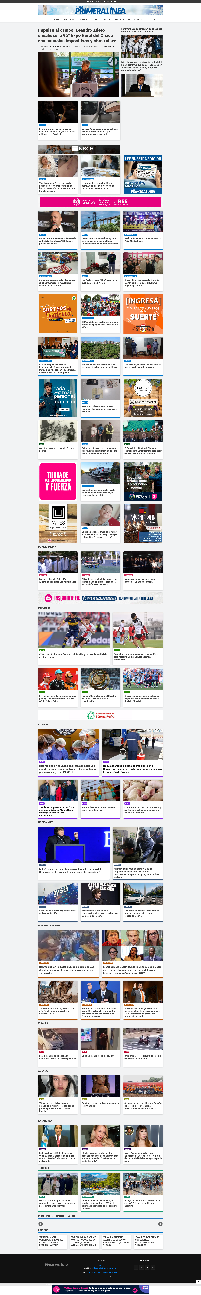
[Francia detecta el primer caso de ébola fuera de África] (100, 790)
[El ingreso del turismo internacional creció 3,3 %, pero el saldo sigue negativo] (143, 1184)
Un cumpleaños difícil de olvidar (98, 1056)
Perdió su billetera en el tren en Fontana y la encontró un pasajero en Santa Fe (100, 409)
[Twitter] (111, 1)
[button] (153, 19)
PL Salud (42, 761)
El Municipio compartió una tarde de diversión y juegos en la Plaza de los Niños (100, 325)
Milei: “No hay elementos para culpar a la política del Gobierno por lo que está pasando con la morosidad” (70, 871)
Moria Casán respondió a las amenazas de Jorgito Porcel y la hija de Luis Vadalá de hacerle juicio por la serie (143, 1157)
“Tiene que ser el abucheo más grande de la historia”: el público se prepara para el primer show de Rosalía (56, 1107)
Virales (42, 1051)
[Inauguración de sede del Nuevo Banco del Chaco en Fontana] (143, 562)
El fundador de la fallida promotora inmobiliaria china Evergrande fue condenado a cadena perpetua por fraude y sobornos (99, 1012)
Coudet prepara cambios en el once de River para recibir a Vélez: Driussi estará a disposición (136, 657)
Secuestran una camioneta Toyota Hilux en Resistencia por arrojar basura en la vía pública (98, 492)
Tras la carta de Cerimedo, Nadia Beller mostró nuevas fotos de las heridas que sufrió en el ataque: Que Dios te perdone (57, 187)
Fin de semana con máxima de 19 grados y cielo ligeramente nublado (99, 366)
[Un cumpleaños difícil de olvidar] (100, 1039)
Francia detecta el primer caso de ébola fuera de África (98, 808)
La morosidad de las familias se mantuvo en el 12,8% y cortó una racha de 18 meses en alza (98, 186)
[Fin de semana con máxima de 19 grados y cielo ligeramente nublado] (100, 348)
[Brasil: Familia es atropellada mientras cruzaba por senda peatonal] (58, 1039)
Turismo (42, 1196)
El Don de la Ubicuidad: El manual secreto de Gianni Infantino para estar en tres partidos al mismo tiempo (143, 451)
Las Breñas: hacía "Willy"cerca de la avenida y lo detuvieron (99, 281)
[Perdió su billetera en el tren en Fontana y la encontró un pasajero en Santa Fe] (100, 390)
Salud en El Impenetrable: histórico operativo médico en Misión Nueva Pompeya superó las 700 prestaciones (56, 811)
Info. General (69, 19)
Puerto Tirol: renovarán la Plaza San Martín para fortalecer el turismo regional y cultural (142, 283)
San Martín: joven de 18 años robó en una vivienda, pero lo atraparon (142, 366)
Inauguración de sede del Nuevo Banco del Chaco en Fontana (140, 580)
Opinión (42, 444)
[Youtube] (115, 1)
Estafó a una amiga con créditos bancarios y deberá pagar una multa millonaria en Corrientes (57, 131)
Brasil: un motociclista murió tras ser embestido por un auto (142, 1057)
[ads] (79, 149)
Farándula (42, 1149)
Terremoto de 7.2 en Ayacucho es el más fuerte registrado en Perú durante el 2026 (56, 1011)
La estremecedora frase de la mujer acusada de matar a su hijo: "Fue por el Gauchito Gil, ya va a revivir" (99, 534)
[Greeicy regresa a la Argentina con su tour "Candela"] (100, 1086)
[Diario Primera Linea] (100, 10)
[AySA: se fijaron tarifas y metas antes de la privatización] (58, 894)
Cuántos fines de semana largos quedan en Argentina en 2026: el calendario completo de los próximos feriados (100, 1204)
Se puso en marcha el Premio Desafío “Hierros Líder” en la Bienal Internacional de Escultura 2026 (143, 1106)
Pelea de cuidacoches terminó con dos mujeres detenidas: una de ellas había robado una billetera (99, 451)
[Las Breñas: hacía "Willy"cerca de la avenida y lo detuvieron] (100, 263)
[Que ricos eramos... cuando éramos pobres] (58, 431)
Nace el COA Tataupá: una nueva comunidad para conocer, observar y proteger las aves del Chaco (57, 1203)
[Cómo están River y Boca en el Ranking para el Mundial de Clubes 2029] (74, 630)
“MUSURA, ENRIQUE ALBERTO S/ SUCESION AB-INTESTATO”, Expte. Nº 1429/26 (116, 1241)
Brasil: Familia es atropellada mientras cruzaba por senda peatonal (57, 1057)
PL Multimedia (43, 575)
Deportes (95, 19)
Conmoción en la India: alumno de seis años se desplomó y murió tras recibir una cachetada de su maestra (67, 970)
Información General (88, 179)
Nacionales (119, 19)
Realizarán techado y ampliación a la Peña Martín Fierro (142, 239)
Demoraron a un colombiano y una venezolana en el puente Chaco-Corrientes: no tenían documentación (100, 241)
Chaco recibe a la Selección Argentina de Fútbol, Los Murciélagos (57, 580)
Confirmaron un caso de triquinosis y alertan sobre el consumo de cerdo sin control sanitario (142, 810)
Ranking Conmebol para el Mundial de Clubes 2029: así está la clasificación (99, 699)
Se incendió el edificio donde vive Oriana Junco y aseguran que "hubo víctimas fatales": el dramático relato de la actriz (57, 1157)
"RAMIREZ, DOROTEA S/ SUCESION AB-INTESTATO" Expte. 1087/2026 (147, 1241)
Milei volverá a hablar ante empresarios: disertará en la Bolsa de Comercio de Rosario (100, 913)
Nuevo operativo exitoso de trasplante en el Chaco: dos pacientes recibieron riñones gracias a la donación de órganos (132, 769)
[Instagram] (108, 1)
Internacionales (135, 19)
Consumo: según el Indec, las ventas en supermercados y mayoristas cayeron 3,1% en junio (57, 283)
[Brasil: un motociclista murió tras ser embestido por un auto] (143, 1039)
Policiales (83, 19)
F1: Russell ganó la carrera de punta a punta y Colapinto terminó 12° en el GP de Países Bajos (57, 699)
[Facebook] (104, 1)
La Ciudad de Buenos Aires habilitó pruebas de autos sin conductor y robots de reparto (141, 913)
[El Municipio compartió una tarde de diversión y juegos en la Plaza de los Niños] (100, 305)
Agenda (107, 19)
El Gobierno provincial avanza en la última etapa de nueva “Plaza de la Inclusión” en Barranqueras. (99, 582)
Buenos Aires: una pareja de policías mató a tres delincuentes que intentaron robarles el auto (100, 131)
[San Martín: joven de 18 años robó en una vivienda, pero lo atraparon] (143, 348)
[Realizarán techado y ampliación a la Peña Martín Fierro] (143, 222)
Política (56, 19)
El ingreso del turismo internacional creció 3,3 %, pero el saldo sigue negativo (142, 1203)
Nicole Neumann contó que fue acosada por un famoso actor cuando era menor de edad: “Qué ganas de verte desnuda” (100, 1157)
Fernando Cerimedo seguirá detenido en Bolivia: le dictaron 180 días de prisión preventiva (57, 241)
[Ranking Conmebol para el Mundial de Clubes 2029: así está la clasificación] (100, 679)
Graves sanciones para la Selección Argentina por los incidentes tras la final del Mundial (142, 699)
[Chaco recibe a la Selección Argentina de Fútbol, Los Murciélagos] (58, 562)
